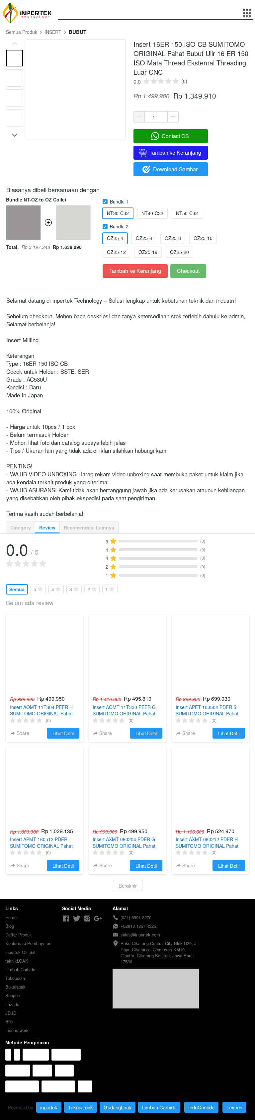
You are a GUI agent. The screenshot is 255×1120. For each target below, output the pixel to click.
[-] (66, 919)
